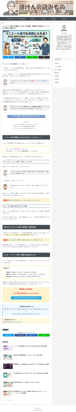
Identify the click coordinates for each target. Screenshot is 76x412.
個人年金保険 (57, 69)
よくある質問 (6, 329)
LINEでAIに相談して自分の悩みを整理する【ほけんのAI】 (26, 116)
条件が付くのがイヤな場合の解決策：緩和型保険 (24, 126)
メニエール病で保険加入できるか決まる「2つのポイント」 (26, 124)
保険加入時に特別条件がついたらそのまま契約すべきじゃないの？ (24, 200)
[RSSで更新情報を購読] (65, 52)
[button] (44, 57)
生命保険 (56, 82)
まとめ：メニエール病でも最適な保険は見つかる (24, 128)
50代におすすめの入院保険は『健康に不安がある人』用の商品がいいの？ (25, 239)
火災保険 (56, 79)
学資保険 (56, 76)
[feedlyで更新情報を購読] (63, 52)
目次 (24, 121)
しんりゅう (64, 33)
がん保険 (56, 63)
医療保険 (56, 72)
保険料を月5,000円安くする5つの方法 (13, 322)
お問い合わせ (38, 408)
